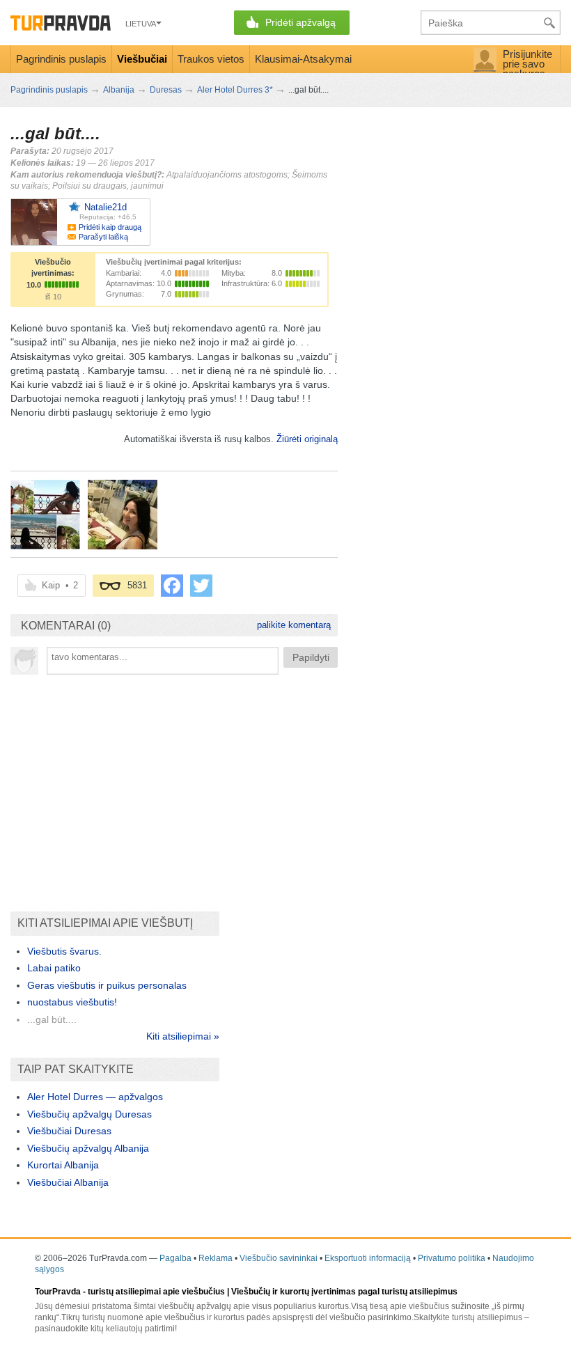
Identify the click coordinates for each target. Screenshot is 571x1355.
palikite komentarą (294, 625)
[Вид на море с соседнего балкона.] (45, 514)
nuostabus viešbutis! (72, 1002)
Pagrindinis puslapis (61, 59)
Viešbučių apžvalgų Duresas (89, 1114)
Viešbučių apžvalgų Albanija (88, 1148)
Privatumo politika (451, 1258)
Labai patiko (54, 967)
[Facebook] (172, 585)
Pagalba (175, 1258)
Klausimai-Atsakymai (303, 59)
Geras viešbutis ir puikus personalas (107, 985)
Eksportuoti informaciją (367, 1258)
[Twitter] (201, 585)
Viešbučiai (142, 59)
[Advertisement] (174, 786)
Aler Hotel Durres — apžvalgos (95, 1096)
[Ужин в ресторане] (122, 514)
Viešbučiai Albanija (68, 1182)
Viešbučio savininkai (279, 1258)
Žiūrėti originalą (307, 439)
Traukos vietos (211, 59)
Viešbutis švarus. (64, 951)
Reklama (215, 1258)
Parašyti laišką (103, 237)
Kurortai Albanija (63, 1164)
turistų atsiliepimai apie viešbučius (156, 1292)
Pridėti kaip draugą (110, 227)
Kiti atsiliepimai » (182, 1036)
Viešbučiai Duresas (69, 1130)
